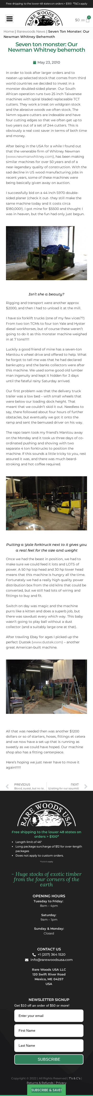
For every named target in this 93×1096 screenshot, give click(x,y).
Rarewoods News (31, 31)
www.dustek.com (47, 642)
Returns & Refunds (40, 1083)
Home (9, 31)
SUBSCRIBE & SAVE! (46, 1090)
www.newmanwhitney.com (30, 156)
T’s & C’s (74, 1078)
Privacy (61, 1083)
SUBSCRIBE (49, 1059)
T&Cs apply (80, 3)
